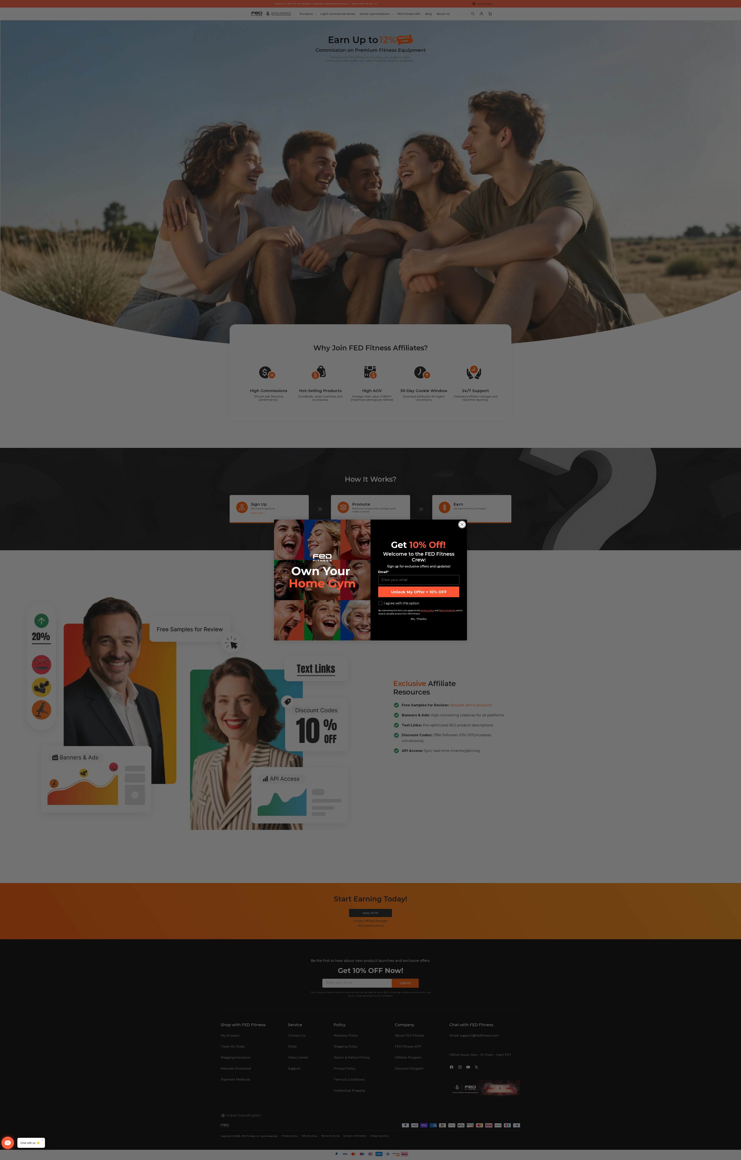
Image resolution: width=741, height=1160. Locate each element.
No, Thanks (419, 618)
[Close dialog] (462, 524)
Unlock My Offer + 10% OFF (419, 592)
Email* (383, 572)
